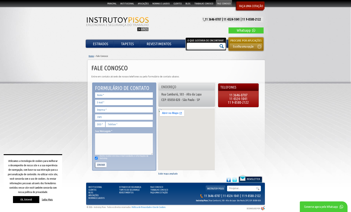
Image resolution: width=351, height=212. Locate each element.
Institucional (95, 187)
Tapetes (127, 44)
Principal (111, 3)
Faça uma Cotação (159, 192)
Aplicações (93, 195)
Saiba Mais (47, 199)
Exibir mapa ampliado (168, 173)
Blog (90, 192)
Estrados (100, 44)
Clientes (92, 190)
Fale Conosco (156, 187)
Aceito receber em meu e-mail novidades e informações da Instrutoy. (124, 157)
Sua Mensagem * (103, 131)
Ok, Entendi (26, 199)
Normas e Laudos (96, 198)
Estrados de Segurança (130, 187)
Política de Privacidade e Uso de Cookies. (149, 207)
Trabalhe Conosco (159, 190)
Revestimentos (159, 44)
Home (91, 56)
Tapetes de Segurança (129, 190)
